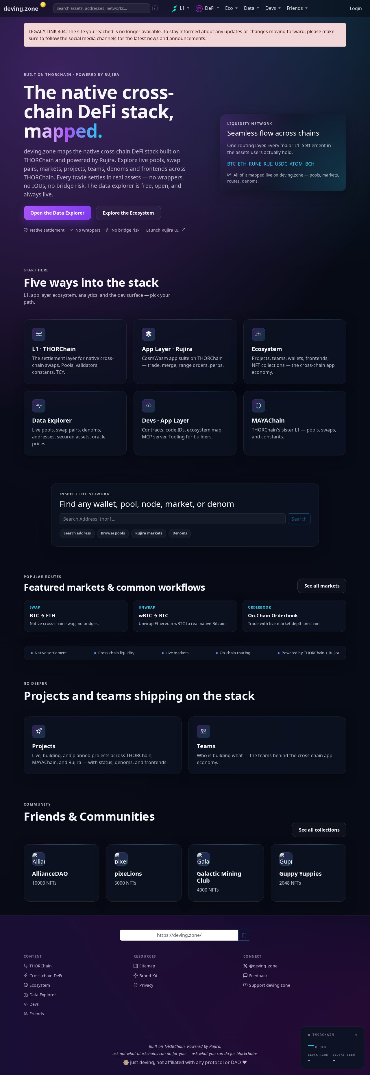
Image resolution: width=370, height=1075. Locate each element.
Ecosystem (39, 985)
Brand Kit (148, 975)
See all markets (322, 586)
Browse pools (113, 533)
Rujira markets (148, 533)
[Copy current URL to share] (244, 935)
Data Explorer (42, 994)
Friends (295, 8)
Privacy (146, 985)
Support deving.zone (269, 985)
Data (250, 8)
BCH (309, 164)
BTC (231, 164)
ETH (242, 164)
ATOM (296, 164)
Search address (77, 533)
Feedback (258, 975)
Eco (229, 8)
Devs (271, 8)
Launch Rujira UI (163, 230)
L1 (182, 8)
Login (356, 8)
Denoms (180, 533)
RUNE (255, 164)
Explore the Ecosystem (128, 213)
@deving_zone (263, 966)
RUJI (268, 164)
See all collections (319, 830)
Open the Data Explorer (57, 213)
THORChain (40, 966)
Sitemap (147, 966)
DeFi (210, 8)
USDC (281, 164)
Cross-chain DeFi (45, 975)
